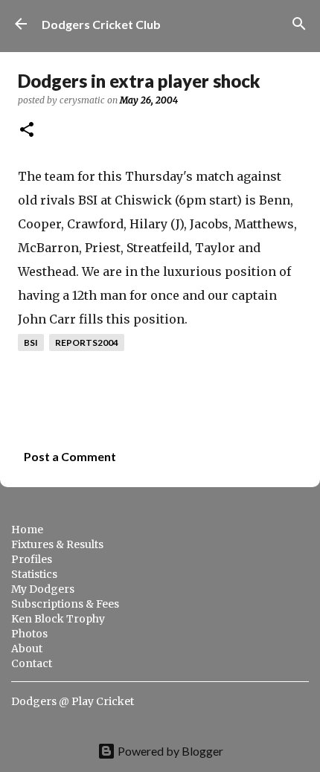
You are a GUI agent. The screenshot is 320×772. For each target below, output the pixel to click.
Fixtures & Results (57, 544)
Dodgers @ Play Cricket (72, 701)
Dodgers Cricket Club (101, 24)
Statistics (34, 574)
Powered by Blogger (169, 751)
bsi (31, 342)
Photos (29, 633)
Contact (31, 663)
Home (27, 529)
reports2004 (86, 342)
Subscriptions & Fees (65, 604)
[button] (27, 130)
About (26, 648)
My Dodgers (42, 589)
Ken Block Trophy (58, 618)
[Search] (299, 24)
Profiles (31, 559)
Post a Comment (70, 456)
